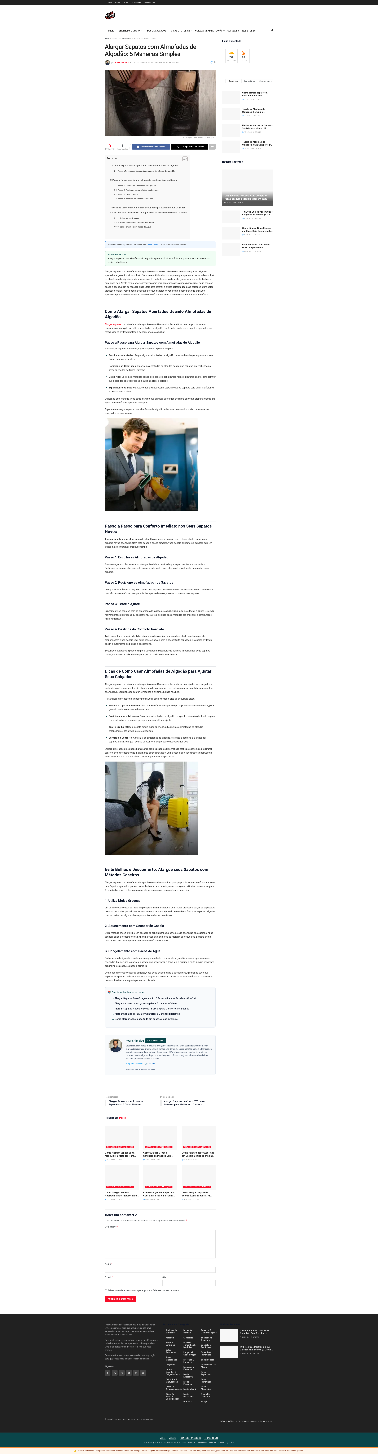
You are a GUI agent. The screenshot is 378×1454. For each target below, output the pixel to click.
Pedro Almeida (122, 62)
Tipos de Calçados (155, 31)
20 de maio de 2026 (191, 1199)
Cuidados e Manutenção (209, 31)
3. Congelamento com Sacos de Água (134, 227)
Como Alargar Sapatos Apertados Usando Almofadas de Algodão (145, 165)
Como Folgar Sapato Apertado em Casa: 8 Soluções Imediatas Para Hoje (198, 1154)
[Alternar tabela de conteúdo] (183, 158)
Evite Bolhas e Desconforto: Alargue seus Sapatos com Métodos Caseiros (149, 212)
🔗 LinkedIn (150, 1064)
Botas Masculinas (171, 1358)
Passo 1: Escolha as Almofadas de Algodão (137, 186)
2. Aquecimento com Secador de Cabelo (136, 222)
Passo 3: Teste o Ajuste (128, 194)
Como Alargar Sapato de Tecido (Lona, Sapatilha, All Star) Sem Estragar (196, 1194)
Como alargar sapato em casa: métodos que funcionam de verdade (255, 94)
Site (164, 1277)
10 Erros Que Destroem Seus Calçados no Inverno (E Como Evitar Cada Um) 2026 (257, 213)
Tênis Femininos (206, 1380)
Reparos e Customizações (145, 39)
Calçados (170, 1364)
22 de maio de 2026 (114, 1160)
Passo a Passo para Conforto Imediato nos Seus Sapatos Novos (144, 180)
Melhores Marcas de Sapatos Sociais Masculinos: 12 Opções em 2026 (257, 127)
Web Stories (249, 31)
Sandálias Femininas (206, 1346)
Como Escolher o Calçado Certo (173, 1372)
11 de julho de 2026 (234, 203)
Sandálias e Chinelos (206, 1339)
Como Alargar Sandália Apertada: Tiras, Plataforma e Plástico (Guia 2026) (121, 1194)
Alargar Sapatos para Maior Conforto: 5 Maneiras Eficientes (147, 1013)
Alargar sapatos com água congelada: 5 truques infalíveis (146, 1003)
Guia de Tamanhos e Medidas (189, 1345)
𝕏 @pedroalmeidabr (134, 1064)
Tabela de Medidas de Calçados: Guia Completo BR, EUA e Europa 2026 (257, 143)
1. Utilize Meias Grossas (128, 218)
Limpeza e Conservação (121, 39)
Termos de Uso (149, 3)
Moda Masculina (188, 1395)
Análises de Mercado (171, 1331)
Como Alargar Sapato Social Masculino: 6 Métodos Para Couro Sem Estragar (120, 1154)
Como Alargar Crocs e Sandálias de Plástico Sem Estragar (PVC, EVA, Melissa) (158, 1154)
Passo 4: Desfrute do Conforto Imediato (135, 199)
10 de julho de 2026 (252, 251)
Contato (137, 3)
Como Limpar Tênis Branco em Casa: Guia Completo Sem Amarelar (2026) (257, 230)
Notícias (187, 1401)
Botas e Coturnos (170, 1343)
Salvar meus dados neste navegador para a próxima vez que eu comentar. (144, 1290)
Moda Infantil (189, 1389)
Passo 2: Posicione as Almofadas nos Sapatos (138, 190)
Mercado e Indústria (188, 1361)
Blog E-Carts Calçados (120, 1419)
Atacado (170, 1338)
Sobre (110, 3)
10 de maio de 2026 (141, 62)
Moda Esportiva (188, 1375)
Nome (109, 1263)
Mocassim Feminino (188, 1368)
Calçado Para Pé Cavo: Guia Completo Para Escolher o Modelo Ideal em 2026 (245, 197)
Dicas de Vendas (187, 1331)
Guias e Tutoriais (180, 31)
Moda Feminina (187, 1383)
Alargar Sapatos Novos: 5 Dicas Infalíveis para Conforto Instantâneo (152, 1008)
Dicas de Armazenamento (174, 1388)
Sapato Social (208, 1360)
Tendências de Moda (129, 31)
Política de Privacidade (123, 3)
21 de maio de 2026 (191, 1160)
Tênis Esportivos (206, 1373)
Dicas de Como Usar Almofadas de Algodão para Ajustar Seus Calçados (148, 208)
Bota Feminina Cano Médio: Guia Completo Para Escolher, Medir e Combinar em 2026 (256, 246)
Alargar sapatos (113, 324)
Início (111, 31)
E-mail (109, 1277)
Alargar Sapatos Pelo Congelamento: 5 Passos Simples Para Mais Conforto (156, 998)
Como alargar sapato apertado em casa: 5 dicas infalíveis (146, 1019)
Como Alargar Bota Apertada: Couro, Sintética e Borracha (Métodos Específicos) (159, 1194)
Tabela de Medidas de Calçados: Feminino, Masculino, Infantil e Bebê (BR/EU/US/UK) (255, 110)
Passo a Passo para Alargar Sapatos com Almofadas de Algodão (146, 171)
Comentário (112, 1226)
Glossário (233, 31)
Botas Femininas (171, 1351)
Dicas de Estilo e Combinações (172, 1396)
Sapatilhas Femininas (206, 1353)
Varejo (204, 1401)
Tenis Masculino (206, 1388)
